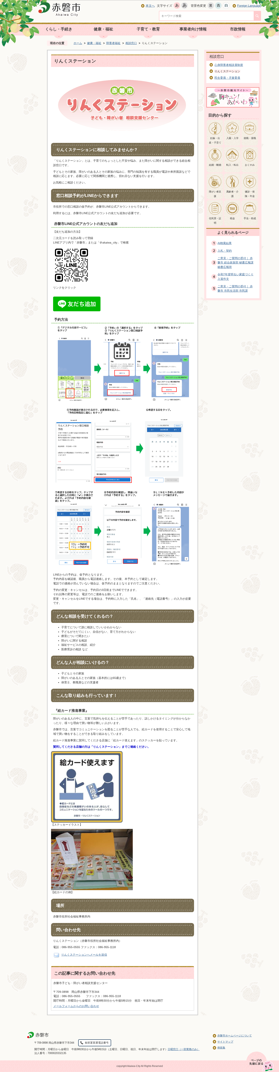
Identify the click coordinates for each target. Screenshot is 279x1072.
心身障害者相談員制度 (228, 65)
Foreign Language (249, 5)
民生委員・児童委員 (227, 77)
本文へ (150, 5)
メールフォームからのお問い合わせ (76, 1006)
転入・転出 (232, 165)
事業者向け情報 (193, 29)
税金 (232, 218)
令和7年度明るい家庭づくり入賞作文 (235, 276)
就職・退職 (250, 138)
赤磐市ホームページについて (234, 1035)
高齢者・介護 (232, 193)
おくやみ (250, 165)
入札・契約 (225, 250)
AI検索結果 (225, 243)
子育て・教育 (148, 29)
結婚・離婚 (215, 165)
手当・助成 (250, 218)
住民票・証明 (215, 220)
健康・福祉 (103, 29)
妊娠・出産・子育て (215, 140)
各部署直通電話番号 (97, 1042)
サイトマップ (225, 1041)
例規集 (221, 1047)
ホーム (78, 43)
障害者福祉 (113, 43)
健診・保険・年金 (250, 193)
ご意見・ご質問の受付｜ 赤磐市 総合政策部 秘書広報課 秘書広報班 (235, 263)
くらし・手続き (58, 29)
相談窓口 (131, 43)
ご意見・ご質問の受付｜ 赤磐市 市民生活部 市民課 (235, 288)
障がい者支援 (215, 193)
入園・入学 (232, 138)
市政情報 (238, 29)
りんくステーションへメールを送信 (84, 954)
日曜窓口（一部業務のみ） (184, 1049)
